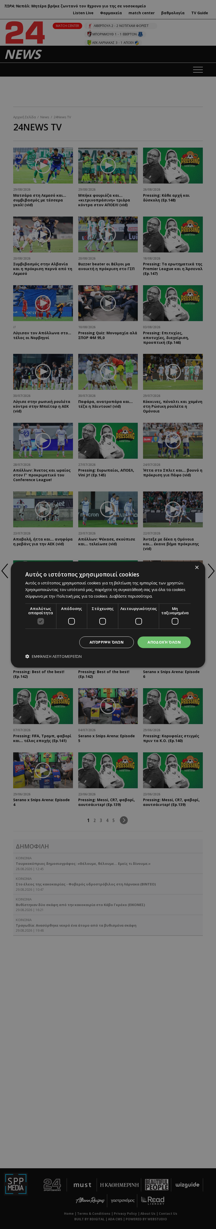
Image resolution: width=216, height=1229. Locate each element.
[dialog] (108, 614)
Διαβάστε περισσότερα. (131, 596)
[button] (53, 657)
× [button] (197, 568)
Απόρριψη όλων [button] (107, 642)
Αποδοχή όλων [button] (164, 642)
